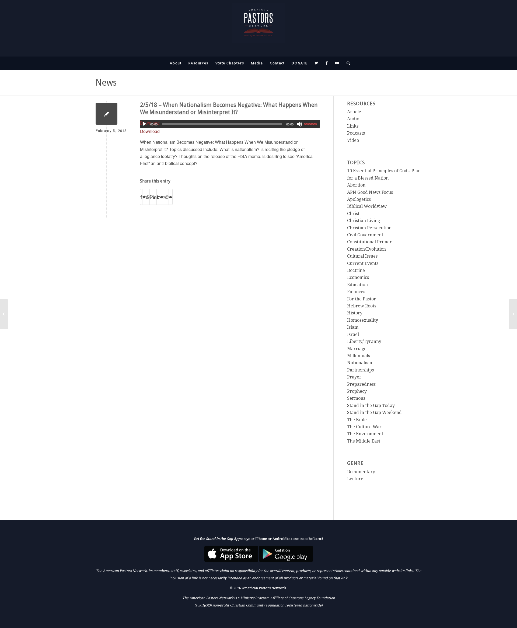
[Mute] (299, 124)
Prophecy (357, 391)
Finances (356, 291)
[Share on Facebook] (141, 197)
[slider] (312, 124)
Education (357, 284)
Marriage (356, 348)
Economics (358, 277)
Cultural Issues (362, 256)
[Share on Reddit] (166, 197)
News (106, 83)
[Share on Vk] (161, 197)
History (354, 312)
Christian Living (363, 220)
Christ (353, 213)
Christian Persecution (369, 227)
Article (354, 111)
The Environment (365, 433)
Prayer (354, 377)
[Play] (144, 124)
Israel (353, 334)
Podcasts (356, 133)
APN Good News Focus (370, 192)
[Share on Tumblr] (158, 197)
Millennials (358, 355)
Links (352, 126)
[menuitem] (175, 63)
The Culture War (364, 426)
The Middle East (363, 441)
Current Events (362, 263)
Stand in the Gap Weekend (374, 412)
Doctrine (356, 270)
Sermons (356, 398)
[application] (230, 124)
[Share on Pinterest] (151, 197)
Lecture (355, 478)
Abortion (356, 185)
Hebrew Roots (361, 305)
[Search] (347, 63)
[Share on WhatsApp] (147, 197)
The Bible (357, 419)
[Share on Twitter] (144, 197)
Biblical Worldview (367, 206)
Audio (353, 118)
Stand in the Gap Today (371, 405)
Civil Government (365, 234)
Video (353, 140)
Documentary (361, 471)
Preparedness (361, 384)
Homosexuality (362, 320)
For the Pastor (361, 298)
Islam (352, 327)
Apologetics (359, 199)
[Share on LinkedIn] (154, 197)
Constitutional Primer (369, 241)
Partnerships (360, 370)
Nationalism (359, 362)
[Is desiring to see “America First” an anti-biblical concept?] (4, 314)
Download (150, 131)
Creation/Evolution (366, 249)
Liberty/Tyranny (364, 341)
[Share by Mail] (170, 197)
